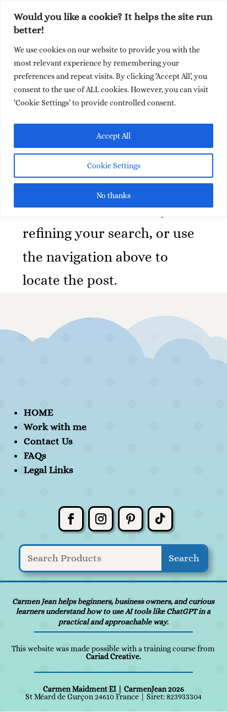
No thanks (113, 195)
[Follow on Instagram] (101, 519)
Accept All (113, 135)
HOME (38, 412)
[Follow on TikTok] (160, 519)
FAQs (35, 455)
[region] (113, 108)
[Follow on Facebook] (71, 519)
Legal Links (48, 469)
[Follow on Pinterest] (130, 519)
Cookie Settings (113, 165)
